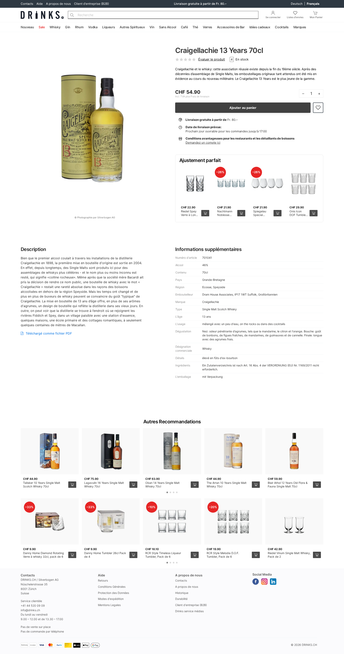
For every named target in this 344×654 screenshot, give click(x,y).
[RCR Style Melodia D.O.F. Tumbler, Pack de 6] (233, 521)
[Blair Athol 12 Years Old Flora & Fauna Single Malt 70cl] (294, 451)
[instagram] (264, 581)
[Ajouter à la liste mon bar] (318, 107)
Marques (299, 27)
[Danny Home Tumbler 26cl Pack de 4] (111, 521)
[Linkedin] (273, 581)
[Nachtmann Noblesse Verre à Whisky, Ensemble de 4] (231, 183)
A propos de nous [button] (188, 575)
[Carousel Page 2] (170, 492)
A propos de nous (58, 4)
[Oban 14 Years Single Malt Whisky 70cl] (172, 451)
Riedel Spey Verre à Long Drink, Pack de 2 (189, 217)
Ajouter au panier (242, 108)
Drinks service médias (189, 611)
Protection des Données (113, 592)
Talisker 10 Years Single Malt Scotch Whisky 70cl (41, 484)
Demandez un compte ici (203, 142)
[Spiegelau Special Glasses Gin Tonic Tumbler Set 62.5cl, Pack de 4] (267, 183)
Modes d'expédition (111, 598)
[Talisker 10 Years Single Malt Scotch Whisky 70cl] (50, 451)
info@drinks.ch (30, 610)
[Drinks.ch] (42, 15)
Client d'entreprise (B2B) (91, 4)
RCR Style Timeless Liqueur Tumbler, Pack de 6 (163, 554)
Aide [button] (101, 575)
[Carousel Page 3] (173, 492)
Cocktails (281, 27)
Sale (42, 27)
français (313, 4)
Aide (39, 4)
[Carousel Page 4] (177, 492)
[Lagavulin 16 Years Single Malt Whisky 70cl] (111, 451)
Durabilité (181, 598)
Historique (181, 592)
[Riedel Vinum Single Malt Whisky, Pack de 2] (294, 521)
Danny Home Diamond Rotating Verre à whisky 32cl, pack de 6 (43, 554)
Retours (103, 580)
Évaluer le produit (211, 59)
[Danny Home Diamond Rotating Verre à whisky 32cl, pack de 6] (50, 521)
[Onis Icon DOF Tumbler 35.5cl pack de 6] (303, 183)
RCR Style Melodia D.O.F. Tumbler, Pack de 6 (223, 554)
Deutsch (297, 4)
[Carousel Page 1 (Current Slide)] (167, 492)
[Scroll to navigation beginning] (4, 27)
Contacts (27, 4)
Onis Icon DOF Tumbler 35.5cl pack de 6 (298, 217)
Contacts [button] (28, 575)
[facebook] (255, 581)
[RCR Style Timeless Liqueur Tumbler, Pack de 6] (172, 521)
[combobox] (163, 15)
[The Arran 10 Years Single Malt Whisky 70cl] (233, 451)
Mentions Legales (109, 605)
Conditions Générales (111, 586)
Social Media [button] (262, 574)
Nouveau (27, 27)
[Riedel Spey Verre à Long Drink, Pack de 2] (195, 183)
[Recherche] (72, 15)
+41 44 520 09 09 (33, 605)
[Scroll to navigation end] (340, 27)
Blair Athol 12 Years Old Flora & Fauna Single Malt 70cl (288, 484)
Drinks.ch (309, 644)
